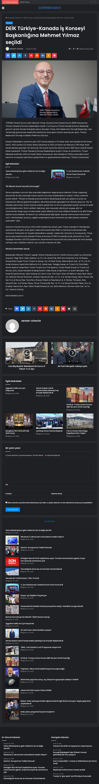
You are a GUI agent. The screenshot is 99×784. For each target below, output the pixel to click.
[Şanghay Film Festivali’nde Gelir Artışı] (19, 421)
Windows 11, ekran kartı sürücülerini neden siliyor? (42, 537)
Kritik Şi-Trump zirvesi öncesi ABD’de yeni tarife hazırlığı (79, 405)
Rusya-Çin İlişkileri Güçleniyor (34, 595)
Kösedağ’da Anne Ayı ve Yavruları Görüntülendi (41, 569)
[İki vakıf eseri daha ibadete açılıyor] (12, 633)
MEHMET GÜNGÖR (16, 49)
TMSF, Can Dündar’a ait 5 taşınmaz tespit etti (41, 647)
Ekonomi (19, 18)
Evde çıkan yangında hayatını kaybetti (37, 712)
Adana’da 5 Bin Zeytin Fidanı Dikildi (36, 690)
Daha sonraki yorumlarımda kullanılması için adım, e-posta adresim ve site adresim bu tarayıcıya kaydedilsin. (50, 503)
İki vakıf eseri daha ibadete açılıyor (36, 630)
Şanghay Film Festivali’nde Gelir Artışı (17, 432)
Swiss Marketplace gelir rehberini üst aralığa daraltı (29, 530)
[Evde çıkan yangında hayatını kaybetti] (12, 715)
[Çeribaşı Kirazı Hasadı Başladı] (49, 421)
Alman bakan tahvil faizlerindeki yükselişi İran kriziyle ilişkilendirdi (47, 390)
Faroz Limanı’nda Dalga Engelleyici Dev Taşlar (77, 432)
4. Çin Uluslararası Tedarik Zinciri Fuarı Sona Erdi (42, 585)
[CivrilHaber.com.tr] (49, 7)
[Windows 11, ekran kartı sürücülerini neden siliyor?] (12, 540)
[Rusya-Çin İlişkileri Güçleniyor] (12, 598)
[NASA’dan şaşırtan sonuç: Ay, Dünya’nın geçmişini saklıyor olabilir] (12, 682)
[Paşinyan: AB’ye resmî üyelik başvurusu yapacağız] (12, 672)
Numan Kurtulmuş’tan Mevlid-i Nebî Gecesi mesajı (28, 617)
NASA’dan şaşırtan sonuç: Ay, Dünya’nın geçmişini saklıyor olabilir (50, 679)
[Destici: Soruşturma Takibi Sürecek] (12, 550)
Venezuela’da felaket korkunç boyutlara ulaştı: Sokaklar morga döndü (52, 606)
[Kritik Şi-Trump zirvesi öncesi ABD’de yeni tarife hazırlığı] (80, 394)
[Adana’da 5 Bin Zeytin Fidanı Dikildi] (12, 693)
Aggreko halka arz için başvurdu (15, 389)
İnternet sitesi (56, 494)
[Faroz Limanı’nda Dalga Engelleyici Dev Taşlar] (80, 421)
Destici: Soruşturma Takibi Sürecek (33, 2)
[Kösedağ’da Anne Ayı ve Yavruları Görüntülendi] (12, 571)
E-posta (9, 494)
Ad (7, 484)
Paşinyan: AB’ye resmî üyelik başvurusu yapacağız (43, 669)
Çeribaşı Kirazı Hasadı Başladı (49, 431)
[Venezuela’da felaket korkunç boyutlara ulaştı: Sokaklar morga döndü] (12, 609)
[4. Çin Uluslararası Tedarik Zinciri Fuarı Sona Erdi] (58, 174)
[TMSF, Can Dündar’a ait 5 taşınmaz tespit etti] (12, 650)
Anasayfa (10, 18)
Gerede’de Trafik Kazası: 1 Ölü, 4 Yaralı (22, 578)
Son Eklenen (49, 521)
